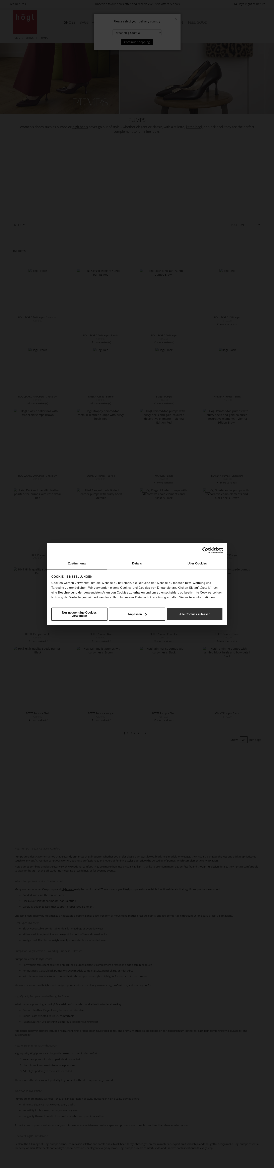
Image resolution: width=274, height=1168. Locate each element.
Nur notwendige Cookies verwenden (79, 614)
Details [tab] (137, 563)
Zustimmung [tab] (77, 563)
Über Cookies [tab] (197, 563)
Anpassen (135, 614)
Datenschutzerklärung (150, 597)
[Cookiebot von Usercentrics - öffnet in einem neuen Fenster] (205, 550)
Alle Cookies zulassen (194, 614)
